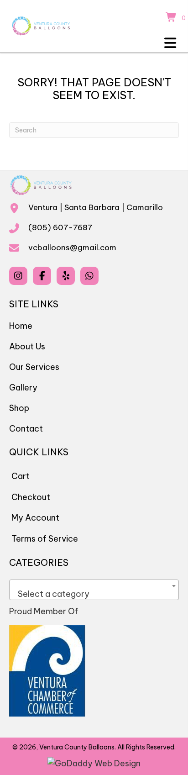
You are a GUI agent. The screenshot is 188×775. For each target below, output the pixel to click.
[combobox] (94, 590)
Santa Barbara (92, 207)
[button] (18, 276)
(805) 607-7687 (60, 227)
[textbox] (94, 594)
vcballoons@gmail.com (72, 248)
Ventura (42, 207)
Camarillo (144, 207)
